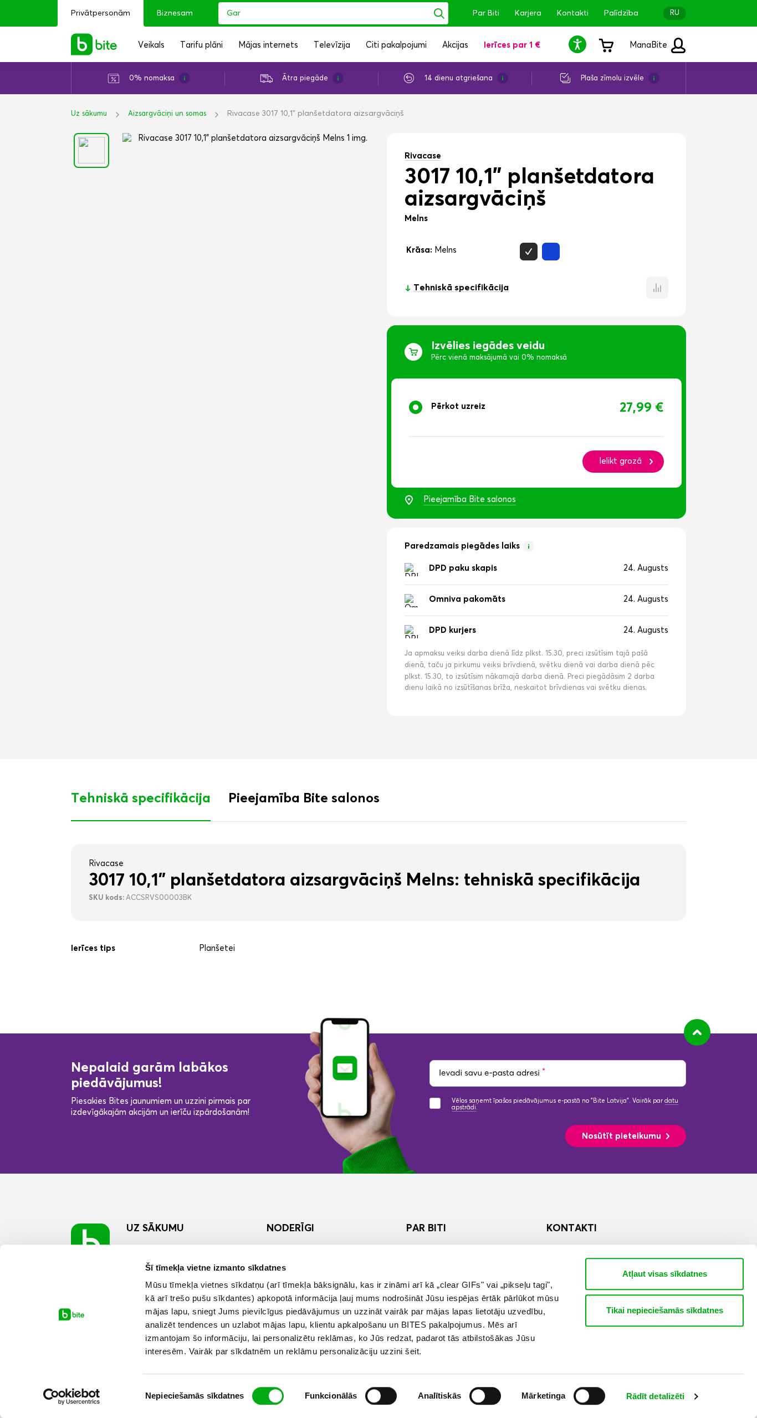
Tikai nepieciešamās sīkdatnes (664, 1310)
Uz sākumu (89, 113)
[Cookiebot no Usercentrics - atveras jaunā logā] (71, 1396)
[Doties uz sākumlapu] (90, 1242)
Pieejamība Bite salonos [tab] (304, 798)
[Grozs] (606, 44)
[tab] (536, 433)
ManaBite (649, 45)
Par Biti (486, 13)
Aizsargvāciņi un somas (167, 113)
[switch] (381, 1396)
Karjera (528, 13)
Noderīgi (290, 1228)
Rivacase (423, 156)
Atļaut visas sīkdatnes (664, 1273)
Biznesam (175, 13)
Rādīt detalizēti (655, 1396)
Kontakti (573, 13)
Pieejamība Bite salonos (469, 499)
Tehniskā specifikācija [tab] (141, 798)
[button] (579, 44)
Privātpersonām (100, 13)
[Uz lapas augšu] (697, 1032)
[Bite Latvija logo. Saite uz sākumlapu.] (94, 44)
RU (674, 13)
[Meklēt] (439, 13)
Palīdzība (621, 13)
